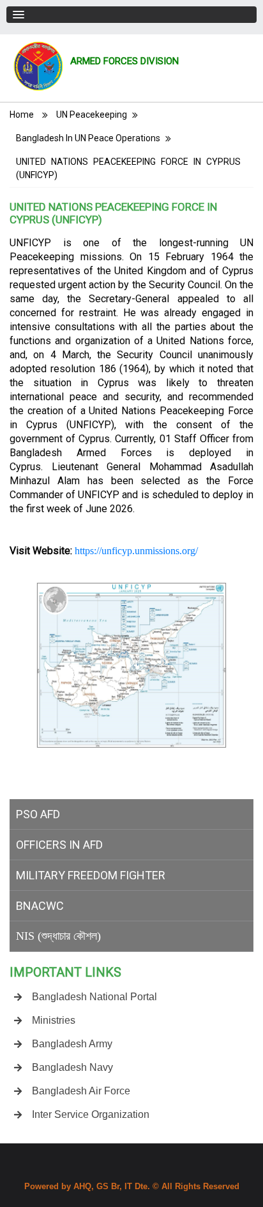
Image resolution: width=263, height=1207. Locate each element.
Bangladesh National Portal (94, 996)
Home (22, 114)
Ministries (53, 1020)
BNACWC (40, 905)
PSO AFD (38, 814)
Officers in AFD (59, 844)
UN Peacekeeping (91, 114)
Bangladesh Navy (72, 1067)
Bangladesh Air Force (81, 1090)
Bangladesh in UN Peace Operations (88, 138)
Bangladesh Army (72, 1043)
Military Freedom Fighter (90, 875)
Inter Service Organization (90, 1114)
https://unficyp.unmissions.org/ (136, 550)
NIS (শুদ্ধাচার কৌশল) (58, 936)
